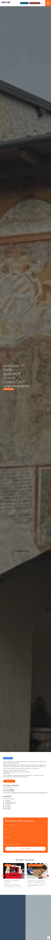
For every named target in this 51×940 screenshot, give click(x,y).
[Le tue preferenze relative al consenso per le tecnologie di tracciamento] (48, 937)
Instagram (8, 808)
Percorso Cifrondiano (35, 3)
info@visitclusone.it (10, 802)
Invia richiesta (25, 848)
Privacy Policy (16, 844)
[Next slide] (48, 876)
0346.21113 (7, 800)
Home (4, 365)
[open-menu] (48, 3)
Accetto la (13, 844)
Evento (9, 365)
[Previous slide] (3, 876)
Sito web (7, 804)
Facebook (8, 806)
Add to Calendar (8, 758)
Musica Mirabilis (24, 3)
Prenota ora (9, 781)
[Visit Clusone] (5, 2)
